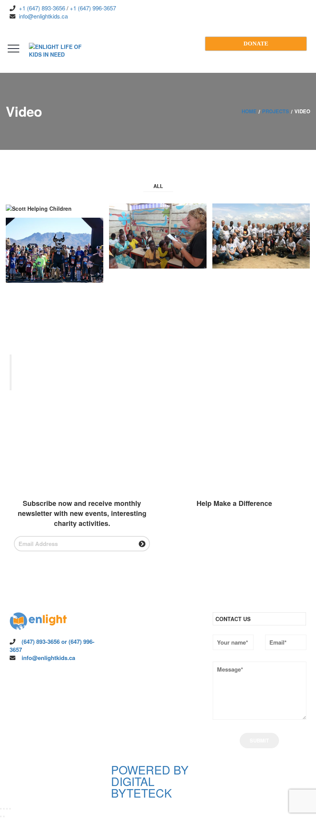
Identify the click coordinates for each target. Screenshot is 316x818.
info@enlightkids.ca (42, 16)
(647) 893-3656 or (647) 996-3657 (52, 645)
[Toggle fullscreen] (4, 809)
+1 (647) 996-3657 (92, 8)
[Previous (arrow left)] (1, 816)
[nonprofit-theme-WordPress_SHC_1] (54, 209)
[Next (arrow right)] (4, 816)
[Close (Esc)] (10, 809)
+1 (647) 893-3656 (41, 8)
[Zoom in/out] (1, 809)
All (158, 186)
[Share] (7, 809)
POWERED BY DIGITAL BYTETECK (149, 781)
